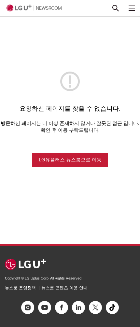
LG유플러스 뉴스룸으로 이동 (70, 159)
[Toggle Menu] (132, 8)
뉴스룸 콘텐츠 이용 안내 (64, 287)
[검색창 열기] (115, 8)
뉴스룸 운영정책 (20, 287)
